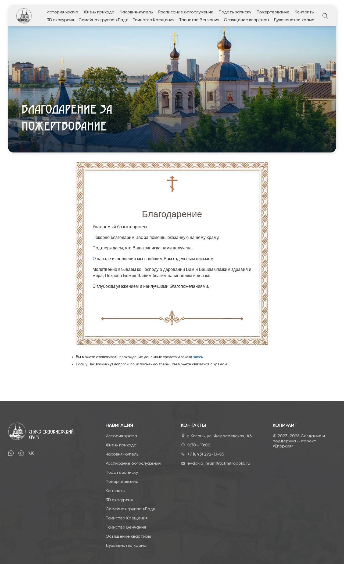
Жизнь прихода (99, 11)
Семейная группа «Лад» (103, 19)
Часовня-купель (136, 11)
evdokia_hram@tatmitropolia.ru (218, 463)
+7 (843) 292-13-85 (205, 454)
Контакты (304, 11)
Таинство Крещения (153, 19)
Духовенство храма (294, 19)
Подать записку (235, 11)
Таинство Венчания (199, 19)
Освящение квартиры (246, 19)
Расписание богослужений (185, 11)
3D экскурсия (60, 19)
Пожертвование (273, 11)
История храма (62, 11)
